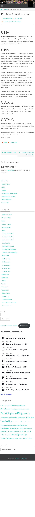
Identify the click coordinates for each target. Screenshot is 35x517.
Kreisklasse (30, 416)
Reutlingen (4, 427)
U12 (23, 430)
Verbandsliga (5, 437)
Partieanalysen (5, 273)
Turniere (3, 282)
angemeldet (10, 169)
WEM (16, 437)
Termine (3, 189)
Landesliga (6, 420)
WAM (12, 437)
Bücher (3, 219)
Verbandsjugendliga (19, 433)
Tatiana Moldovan (14, 430)
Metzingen (30, 420)
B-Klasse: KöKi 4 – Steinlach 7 (16, 337)
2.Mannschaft (6, 260)
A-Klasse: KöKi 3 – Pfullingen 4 (16, 383)
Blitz (16, 412)
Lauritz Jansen (16, 420)
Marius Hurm (24, 420)
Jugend (6, 9)
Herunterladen (24, 324)
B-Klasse (22, 404)
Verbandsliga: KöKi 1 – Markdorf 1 (17, 389)
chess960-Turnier (6, 223)
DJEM (5, 141)
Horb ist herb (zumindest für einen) (26, 152)
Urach (8, 433)
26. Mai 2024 (18, 18)
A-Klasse (11, 404)
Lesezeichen (13, 141)
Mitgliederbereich (6, 198)
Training (3, 279)
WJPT (30, 437)
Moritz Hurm (3, 424)
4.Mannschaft (6, 267)
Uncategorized (5, 285)
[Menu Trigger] (30, 4)
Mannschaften (5, 254)
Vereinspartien (5, 289)
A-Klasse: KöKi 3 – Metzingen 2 (16, 348)
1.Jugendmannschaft (8, 232)
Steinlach (26, 427)
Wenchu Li (21, 437)
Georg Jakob (13, 416)
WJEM (26, 437)
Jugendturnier (6, 242)
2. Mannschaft (3, 404)
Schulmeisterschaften (8, 245)
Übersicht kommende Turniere (8, 324)
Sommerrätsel (19, 427)
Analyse (17, 404)
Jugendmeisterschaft (14, 21)
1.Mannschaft (6, 257)
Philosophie (4, 276)
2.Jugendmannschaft (8, 235)
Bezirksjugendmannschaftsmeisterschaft (20, 407)
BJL (13, 412)
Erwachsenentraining (5, 416)
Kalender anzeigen (6, 393)
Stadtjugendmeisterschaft (9, 248)
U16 (29, 430)
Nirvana (18, 457)
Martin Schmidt (7, 18)
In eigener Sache (6, 226)
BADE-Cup (5, 295)
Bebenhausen (5, 408)
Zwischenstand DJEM (9, 151)
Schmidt (12, 427)
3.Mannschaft (6, 264)
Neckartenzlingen (11, 424)
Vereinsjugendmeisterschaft (9, 251)
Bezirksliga (6, 412)
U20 (6, 433)
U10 (21, 430)
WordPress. (24, 457)
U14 (26, 430)
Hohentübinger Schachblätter (9, 192)
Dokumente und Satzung (8, 195)
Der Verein (4, 179)
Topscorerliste (5, 201)
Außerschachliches (6, 213)
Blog (20, 411)
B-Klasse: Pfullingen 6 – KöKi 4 (16, 366)
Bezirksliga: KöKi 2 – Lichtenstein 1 (18, 371)
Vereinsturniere (5, 183)
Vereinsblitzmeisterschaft (9, 301)
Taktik (7, 430)
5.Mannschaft (6, 270)
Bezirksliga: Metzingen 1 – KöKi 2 (17, 343)
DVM (28, 412)
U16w (2, 433)
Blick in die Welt (6, 216)
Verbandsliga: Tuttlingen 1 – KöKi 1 (18, 360)
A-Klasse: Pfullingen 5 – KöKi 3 (16, 377)
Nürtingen (17, 424)
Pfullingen (23, 424)
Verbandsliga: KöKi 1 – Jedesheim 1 (18, 354)
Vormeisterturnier (7, 304)
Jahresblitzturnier (7, 298)
